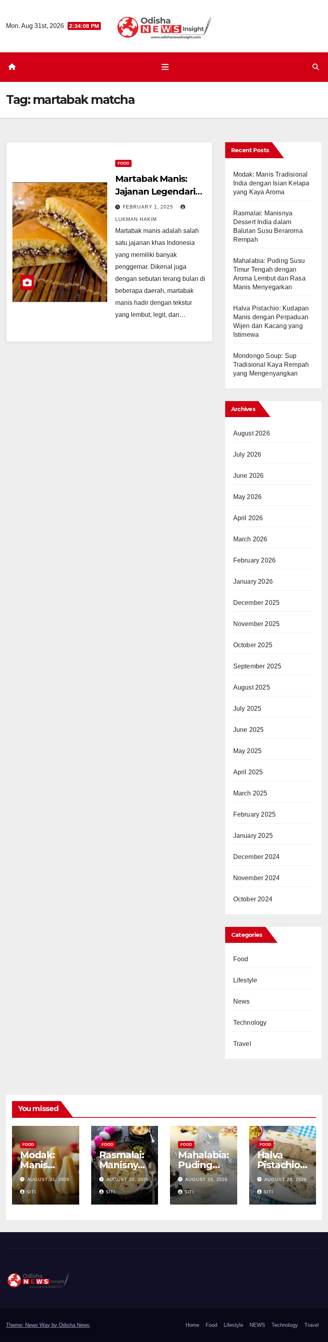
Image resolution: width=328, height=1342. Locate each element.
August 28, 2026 (285, 1179)
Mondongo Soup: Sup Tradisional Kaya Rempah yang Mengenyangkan (271, 364)
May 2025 (247, 751)
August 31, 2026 (48, 1179)
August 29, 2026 (206, 1179)
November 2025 (256, 623)
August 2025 (251, 687)
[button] (315, 67)
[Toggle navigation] (165, 67)
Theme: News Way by (32, 1325)
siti (31, 1191)
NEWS (257, 1325)
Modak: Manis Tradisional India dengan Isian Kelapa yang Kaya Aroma (271, 183)
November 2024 (256, 878)
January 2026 (253, 581)
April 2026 (248, 518)
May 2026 (247, 496)
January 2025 (253, 835)
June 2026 (248, 475)
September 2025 (257, 666)
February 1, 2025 (149, 207)
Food (123, 163)
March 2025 (250, 793)
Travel (242, 1043)
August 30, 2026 (127, 1179)
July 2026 (247, 454)
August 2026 (251, 433)
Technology (250, 1022)
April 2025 (248, 772)
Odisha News (74, 1325)
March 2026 (250, 539)
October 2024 (252, 899)
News (241, 1001)
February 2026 (254, 560)
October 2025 (252, 645)
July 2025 (247, 708)
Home (192, 1325)
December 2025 (256, 602)
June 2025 (248, 729)
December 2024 (256, 856)
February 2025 (254, 814)
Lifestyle (245, 980)
